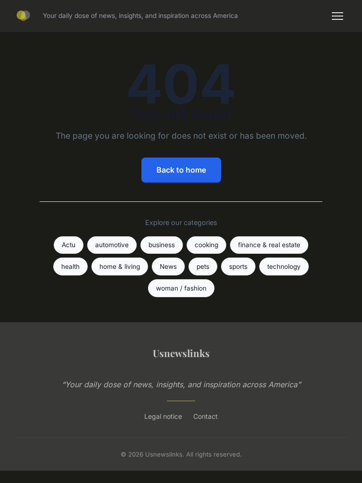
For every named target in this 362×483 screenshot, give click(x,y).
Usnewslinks (181, 352)
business (161, 245)
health (70, 266)
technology (284, 266)
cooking (206, 245)
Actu (68, 245)
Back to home (181, 170)
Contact (205, 416)
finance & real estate (269, 245)
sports (238, 266)
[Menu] (337, 16)
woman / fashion (181, 288)
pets (203, 266)
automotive (112, 245)
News (168, 266)
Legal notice (163, 416)
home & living (119, 266)
